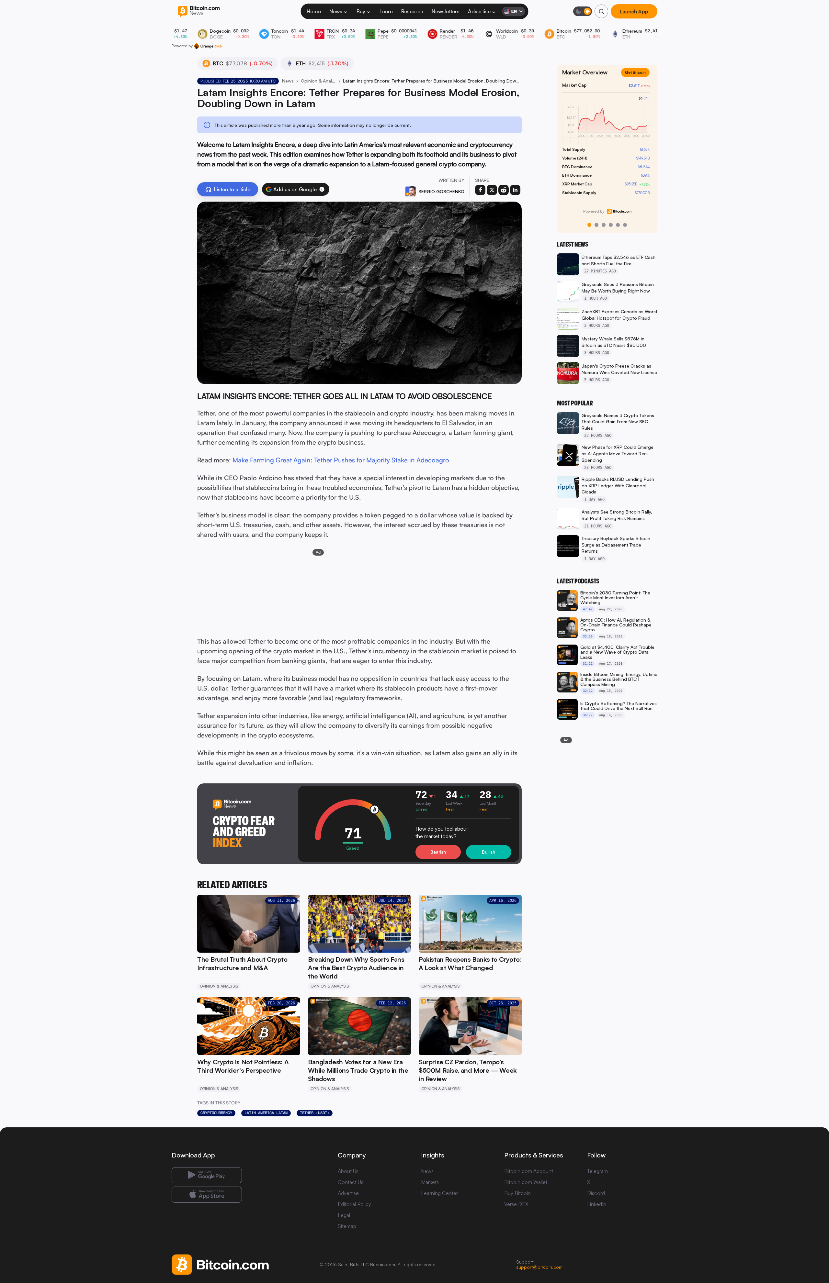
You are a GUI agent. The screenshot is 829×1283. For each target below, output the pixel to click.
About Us (348, 1171)
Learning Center (439, 1193)
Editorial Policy (354, 1204)
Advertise (479, 11)
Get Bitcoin (635, 72)
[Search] (601, 11)
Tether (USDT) (314, 1113)
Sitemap (347, 1226)
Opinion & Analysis (318, 80)
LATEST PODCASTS (578, 581)
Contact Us (350, 1182)
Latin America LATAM (266, 1113)
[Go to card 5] (618, 225)
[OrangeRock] (208, 46)
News (335, 11)
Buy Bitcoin (517, 1193)
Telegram (597, 1171)
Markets (430, 1182)
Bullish (488, 852)
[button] (322, 189)
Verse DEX (516, 1204)
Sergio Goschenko (441, 191)
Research (412, 11)
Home (314, 11)
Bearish (438, 852)
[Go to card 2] (596, 225)
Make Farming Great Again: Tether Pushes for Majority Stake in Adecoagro (341, 460)
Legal (344, 1215)
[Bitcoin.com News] (199, 11)
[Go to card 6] (625, 225)
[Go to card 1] (589, 225)
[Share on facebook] (480, 190)
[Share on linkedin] (515, 190)
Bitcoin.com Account (528, 1171)
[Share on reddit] (503, 190)
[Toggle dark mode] (582, 11)
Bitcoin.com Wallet (525, 1182)
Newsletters (446, 11)
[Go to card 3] (604, 225)
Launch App (634, 11)
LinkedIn (596, 1204)
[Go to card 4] (611, 225)
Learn (386, 11)
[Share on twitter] (492, 190)
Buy (361, 11)
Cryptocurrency (216, 1113)
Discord (596, 1193)
